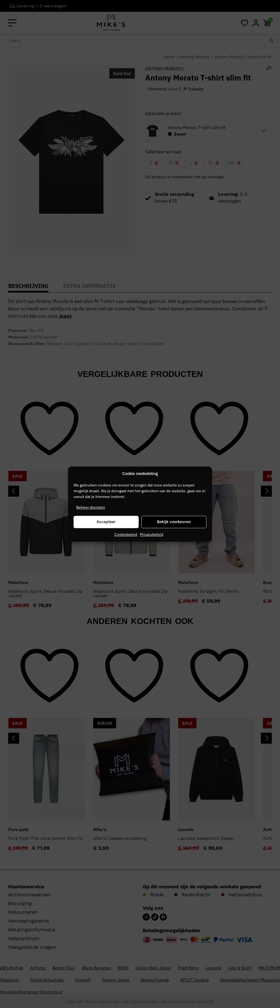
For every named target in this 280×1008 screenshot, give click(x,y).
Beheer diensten (90, 507)
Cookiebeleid (125, 534)
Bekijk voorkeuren (174, 521)
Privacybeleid (151, 534)
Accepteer (106, 521)
